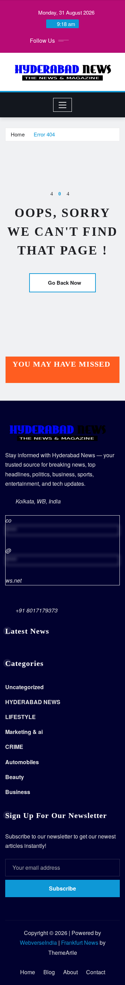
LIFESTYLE (20, 717)
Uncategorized (24, 687)
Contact (95, 972)
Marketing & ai (24, 732)
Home (18, 134)
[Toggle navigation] (62, 105)
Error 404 (44, 134)
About (70, 972)
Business (17, 792)
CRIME (14, 747)
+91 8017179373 (37, 610)
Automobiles (22, 762)
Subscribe (62, 888)
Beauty (14, 777)
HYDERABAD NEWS (32, 702)
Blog (49, 972)
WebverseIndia (38, 942)
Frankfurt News (79, 942)
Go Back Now (64, 282)
